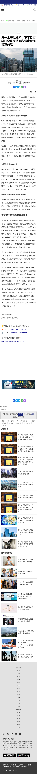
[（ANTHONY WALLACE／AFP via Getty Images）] (18, 60)
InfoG (18, 685)
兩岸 (33, 21)
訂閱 (32, 414)
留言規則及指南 (3, 409)
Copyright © (6, 766)
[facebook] (7, 734)
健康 (18, 703)
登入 (20, 414)
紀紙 (18, 712)
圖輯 (18, 724)
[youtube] (20, 734)
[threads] (11, 734)
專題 (18, 691)
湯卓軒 (32, 421)
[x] (16, 734)
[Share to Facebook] (14, 87)
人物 (18, 697)
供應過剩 (27, 423)
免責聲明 (21, 765)
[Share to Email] (24, 87)
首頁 (2, 21)
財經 (18, 682)
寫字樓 (3, 423)
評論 (18, 694)
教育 (18, 718)
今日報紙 (18, 668)
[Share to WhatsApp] (22, 87)
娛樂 (18, 721)
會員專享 (11, 21)
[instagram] (3, 734)
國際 (18, 679)
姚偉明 (11, 423)
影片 (18, 671)
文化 (18, 706)
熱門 (23, 21)
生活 (18, 700)
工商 (18, 727)
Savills (3, 425)
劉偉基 (18, 423)
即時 (18, 21)
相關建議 (5, 765)
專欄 (18, 688)
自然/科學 (18, 709)
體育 (18, 715)
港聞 (28, 21)
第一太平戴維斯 (22, 421)
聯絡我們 (13, 765)
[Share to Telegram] (19, 87)
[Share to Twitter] (16, 87)
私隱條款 (28, 765)
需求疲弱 (10, 421)
